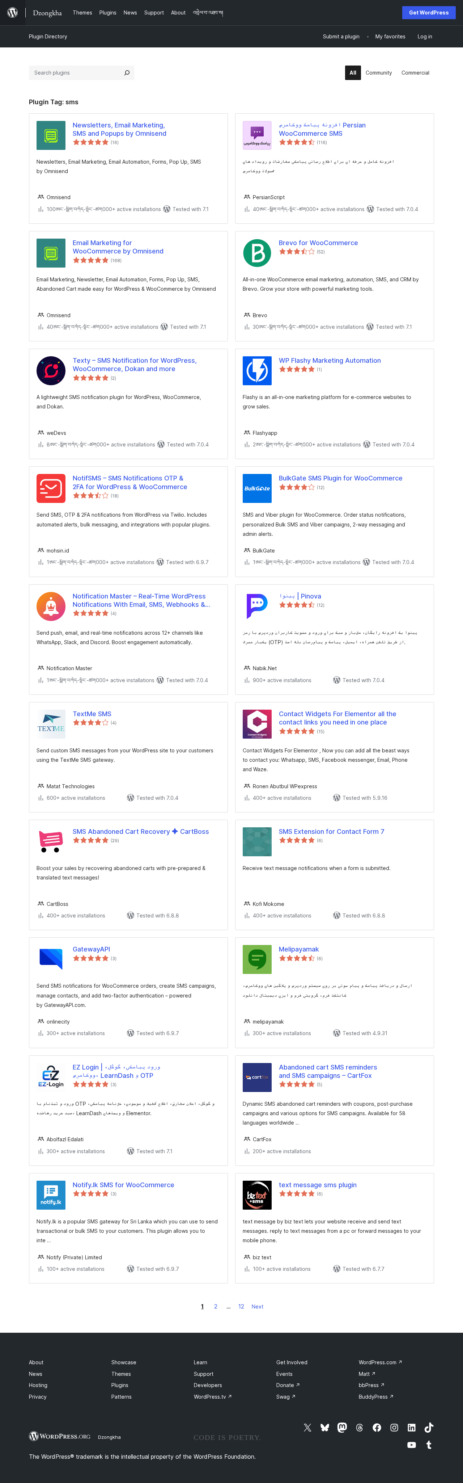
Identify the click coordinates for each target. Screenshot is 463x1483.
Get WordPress (429, 12)
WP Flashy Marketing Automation (330, 360)
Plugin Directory (48, 36)
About (36, 1362)
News (35, 1374)
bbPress (372, 1385)
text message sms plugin (318, 1185)
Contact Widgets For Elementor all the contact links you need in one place (337, 718)
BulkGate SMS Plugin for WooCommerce (341, 478)
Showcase (123, 1362)
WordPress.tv (213, 1397)
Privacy (38, 1397)
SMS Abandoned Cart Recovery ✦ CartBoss (141, 831)
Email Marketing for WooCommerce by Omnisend (118, 247)
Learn (200, 1362)
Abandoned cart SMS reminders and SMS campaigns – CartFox (328, 1071)
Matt (367, 1374)
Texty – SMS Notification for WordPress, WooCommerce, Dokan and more (135, 365)
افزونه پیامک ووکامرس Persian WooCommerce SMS (322, 129)
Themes (121, 1374)
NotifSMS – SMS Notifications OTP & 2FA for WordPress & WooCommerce (130, 482)
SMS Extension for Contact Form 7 (332, 831)
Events (284, 1374)
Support (203, 1374)
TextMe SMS (92, 714)
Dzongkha (109, 1437)
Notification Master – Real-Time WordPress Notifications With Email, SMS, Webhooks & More (139, 600)
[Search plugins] (127, 73)
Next (257, 1306)
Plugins (119, 1385)
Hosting (38, 1385)
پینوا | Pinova (300, 596)
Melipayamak (299, 949)
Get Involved (291, 1362)
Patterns (121, 1397)
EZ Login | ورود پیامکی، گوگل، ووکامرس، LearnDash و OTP (116, 1071)
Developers (208, 1385)
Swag (286, 1397)
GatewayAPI (91, 949)
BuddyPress (376, 1397)
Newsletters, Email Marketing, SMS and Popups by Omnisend (119, 129)
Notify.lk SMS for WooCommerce (123, 1185)
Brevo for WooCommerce (318, 243)
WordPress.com (381, 1362)
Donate (288, 1385)
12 (241, 1306)
